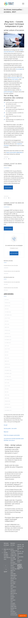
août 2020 (14, 382)
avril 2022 (14, 324)
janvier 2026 (14, 305)
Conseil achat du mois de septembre (14, 204)
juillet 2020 (14, 385)
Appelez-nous (23, 615)
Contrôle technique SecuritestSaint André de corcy (7, 556)
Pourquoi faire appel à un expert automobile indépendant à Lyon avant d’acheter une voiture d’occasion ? (14, 575)
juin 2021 (14, 351)
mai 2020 (14, 391)
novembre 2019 (14, 410)
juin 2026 (14, 299)
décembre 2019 (14, 407)
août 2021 (14, 345)
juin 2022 (14, 321)
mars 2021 (14, 361)
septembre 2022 (14, 314)
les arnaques (19, 69)
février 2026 (14, 302)
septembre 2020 (14, 379)
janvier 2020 (14, 404)
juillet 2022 (14, 318)
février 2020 (14, 401)
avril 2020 (14, 394)
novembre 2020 (14, 373)
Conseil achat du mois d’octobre (13, 164)
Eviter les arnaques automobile (12, 435)
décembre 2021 (14, 336)
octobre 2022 (14, 311)
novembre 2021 (14, 339)
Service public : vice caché (10, 428)
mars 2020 (14, 398)
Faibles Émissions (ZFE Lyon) (15, 77)
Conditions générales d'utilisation (19, 565)
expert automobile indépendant (14, 152)
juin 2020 (14, 388)
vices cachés (15, 79)
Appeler (5, 571)
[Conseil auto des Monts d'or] (13, 4)
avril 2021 (14, 358)
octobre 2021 (14, 342)
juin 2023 (14, 308)
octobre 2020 (14, 376)
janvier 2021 (14, 367)
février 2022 (14, 330)
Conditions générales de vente (20, 568)
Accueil (5, 425)
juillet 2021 (14, 348)
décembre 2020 (14, 370)
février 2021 (14, 364)
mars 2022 (14, 327)
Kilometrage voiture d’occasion (13, 560)
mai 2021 (14, 354)
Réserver (6, 432)
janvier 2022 (14, 333)
